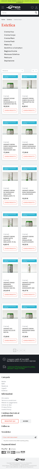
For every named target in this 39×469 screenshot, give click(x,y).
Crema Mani (9, 38)
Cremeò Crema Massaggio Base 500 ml (28, 330)
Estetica (8, 25)
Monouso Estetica (11, 54)
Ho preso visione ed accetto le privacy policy (16, 440)
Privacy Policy (6, 407)
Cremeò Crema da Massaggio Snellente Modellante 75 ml (9, 193)
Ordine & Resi (7, 405)
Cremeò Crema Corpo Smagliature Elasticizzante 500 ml (28, 239)
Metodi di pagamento (9, 403)
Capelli (4, 388)
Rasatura (5, 386)
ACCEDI (25, 421)
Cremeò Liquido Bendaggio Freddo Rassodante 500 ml (28, 285)
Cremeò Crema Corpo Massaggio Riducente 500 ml (29, 146)
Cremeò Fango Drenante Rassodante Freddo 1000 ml (9, 285)
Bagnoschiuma (10, 51)
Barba (4, 381)
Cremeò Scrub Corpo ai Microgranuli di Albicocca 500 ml (9, 101)
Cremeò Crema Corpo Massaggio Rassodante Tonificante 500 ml (10, 147)
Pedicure (8, 57)
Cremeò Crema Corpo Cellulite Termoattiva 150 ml (28, 101)
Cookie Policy (6, 409)
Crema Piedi (9, 41)
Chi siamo (5, 398)
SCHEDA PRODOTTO (10, 110)
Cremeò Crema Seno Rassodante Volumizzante (29, 192)
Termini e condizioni (9, 400)
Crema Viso (9, 32)
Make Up (8, 45)
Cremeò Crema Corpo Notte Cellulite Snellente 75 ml (9, 239)
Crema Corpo (9, 35)
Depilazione (9, 61)
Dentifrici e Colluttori (13, 48)
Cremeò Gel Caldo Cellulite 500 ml (9, 330)
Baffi (3, 384)
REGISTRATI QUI (10, 421)
